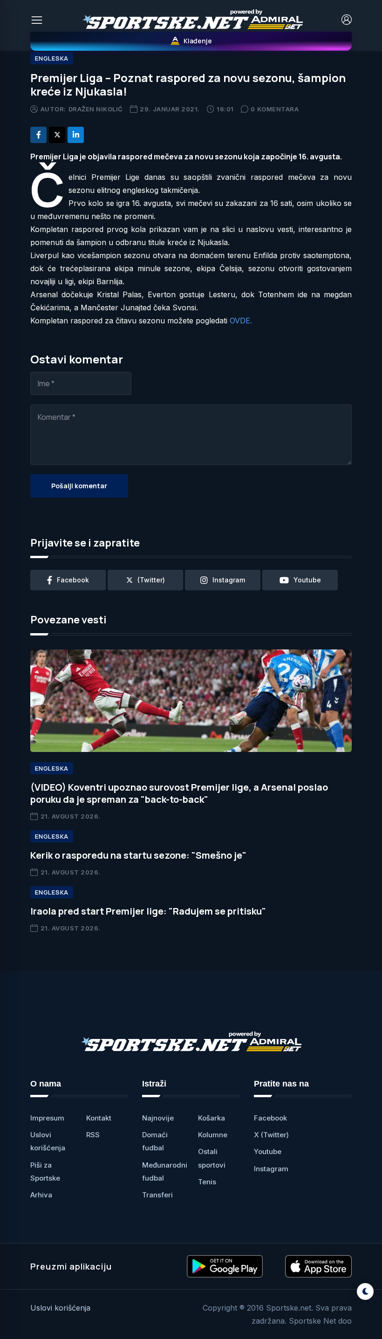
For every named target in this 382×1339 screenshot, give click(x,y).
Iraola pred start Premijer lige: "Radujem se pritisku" (148, 911)
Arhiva (41, 1194)
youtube (307, 580)
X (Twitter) (271, 1134)
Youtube (267, 1151)
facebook (73, 580)
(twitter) (151, 580)
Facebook (270, 1118)
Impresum (47, 1118)
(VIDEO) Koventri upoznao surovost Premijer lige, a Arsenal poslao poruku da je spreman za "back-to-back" (179, 793)
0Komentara (275, 109)
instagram (228, 580)
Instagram (271, 1168)
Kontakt (98, 1118)
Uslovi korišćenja (60, 1307)
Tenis (207, 1181)
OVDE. (241, 320)
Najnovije (158, 1118)
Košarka (211, 1118)
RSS (93, 1134)
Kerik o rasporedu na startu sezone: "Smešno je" (138, 855)
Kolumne (212, 1134)
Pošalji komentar (79, 485)
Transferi (157, 1194)
